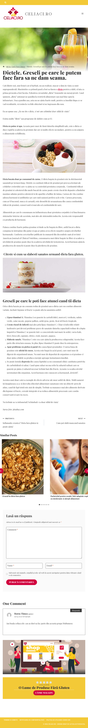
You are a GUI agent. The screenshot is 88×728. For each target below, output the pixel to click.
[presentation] (23, 466)
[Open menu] (82, 13)
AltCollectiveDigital (77, 724)
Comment (12, 529)
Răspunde (76, 610)
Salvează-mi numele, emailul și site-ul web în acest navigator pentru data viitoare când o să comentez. (45, 574)
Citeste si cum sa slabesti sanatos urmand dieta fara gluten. (44, 254)
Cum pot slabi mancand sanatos (70, 420)
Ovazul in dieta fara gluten (13, 496)
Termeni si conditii (11, 720)
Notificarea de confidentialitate (32, 720)
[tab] (39, 504)
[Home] (3, 66)
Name (10, 565)
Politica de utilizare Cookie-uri (58, 720)
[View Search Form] (5, 2)
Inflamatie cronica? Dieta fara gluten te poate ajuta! (20, 422)
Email (50, 565)
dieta (60, 89)
